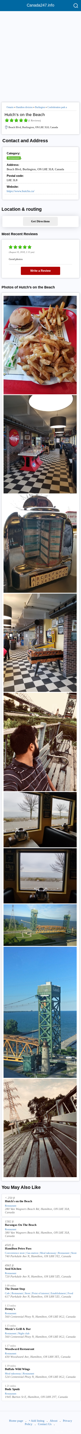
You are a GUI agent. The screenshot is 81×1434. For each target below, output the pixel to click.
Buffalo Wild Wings (17, 1369)
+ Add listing (36, 1420)
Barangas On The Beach (20, 1224)
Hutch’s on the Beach (18, 1201)
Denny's (10, 1308)
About (53, 1420)
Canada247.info (40, 5)
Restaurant (13, 157)
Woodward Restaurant (19, 1349)
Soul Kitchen (13, 1268)
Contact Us (45, 1424)
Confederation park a (57, 107)
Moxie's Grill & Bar (18, 1329)
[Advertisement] (40, 55)
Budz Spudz (12, 1389)
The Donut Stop (15, 1288)
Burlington (40, 107)
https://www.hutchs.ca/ (20, 191)
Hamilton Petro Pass (18, 1248)
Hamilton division (24, 107)
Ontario (10, 107)
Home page (16, 1420)
